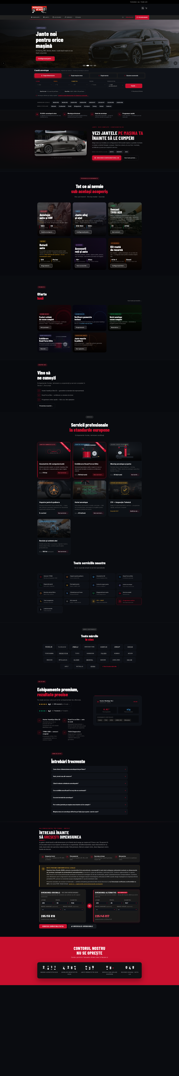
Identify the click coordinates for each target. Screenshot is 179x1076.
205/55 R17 (92, 102)
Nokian (101, 106)
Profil (58, 900)
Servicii (70, 17)
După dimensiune (48, 75)
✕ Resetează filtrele (137, 91)
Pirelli (69, 106)
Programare (143, 17)
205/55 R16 (74, 102)
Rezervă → (44, 348)
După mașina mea (77, 75)
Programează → (80, 327)
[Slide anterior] (3, 63)
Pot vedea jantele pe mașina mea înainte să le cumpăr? (71, 804)
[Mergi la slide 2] (87, 65)
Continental (62, 106)
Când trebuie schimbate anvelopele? (65, 783)
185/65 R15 (56, 102)
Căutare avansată (132, 75)
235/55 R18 (120, 102)
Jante (47, 17)
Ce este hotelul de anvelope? (63, 797)
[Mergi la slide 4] (94, 65)
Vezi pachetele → (44, 58)
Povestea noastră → (46, 406)
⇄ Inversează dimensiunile (82, 926)
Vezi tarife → (135, 474)
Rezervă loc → (115, 327)
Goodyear (87, 106)
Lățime (43, 900)
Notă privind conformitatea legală (61, 868)
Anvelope (37, 17)
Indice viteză (70, 906)
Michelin (53, 106)
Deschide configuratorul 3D (108, 158)
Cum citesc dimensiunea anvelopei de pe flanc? (69, 769)
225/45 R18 (110, 102)
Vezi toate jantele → (130, 158)
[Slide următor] (175, 63)
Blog (79, 17)
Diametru (73, 900)
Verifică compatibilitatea (53, 926)
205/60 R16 (83, 102)
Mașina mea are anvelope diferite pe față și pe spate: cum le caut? (76, 811)
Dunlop (95, 106)
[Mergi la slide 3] (91, 65)
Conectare (133, 2)
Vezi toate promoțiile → (135, 300)
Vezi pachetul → (45, 327)
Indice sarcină (49, 906)
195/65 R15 (65, 102)
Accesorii (58, 17)
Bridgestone (77, 106)
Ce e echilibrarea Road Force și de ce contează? (69, 790)
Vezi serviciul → (62, 472)
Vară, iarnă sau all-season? (62, 776)
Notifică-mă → (134, 511)
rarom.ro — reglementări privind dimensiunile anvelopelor (86, 884)
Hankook (108, 106)
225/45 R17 (101, 102)
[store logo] (39, 9)
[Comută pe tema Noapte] (123, 17)
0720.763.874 (129, 17)
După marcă (104, 75)
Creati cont (144, 2)
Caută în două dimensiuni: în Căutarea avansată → (73, 95)
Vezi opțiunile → (80, 348)
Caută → (134, 86)
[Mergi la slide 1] (84, 65)
